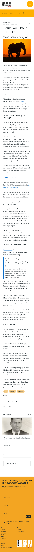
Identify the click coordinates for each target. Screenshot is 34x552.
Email (6, 513)
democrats (12, 391)
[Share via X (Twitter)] (8, 401)
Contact (3, 531)
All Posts (4, 13)
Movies (3, 543)
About (3, 529)
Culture (5, 395)
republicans (21, 391)
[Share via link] (17, 401)
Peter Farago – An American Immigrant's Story (17, 439)
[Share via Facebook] (4, 401)
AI (19, 13)
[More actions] (30, 23)
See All (29, 414)
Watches (12, 13)
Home (3, 528)
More (24, 13)
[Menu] (30, 4)
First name (7, 497)
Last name (7, 505)
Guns (2, 536)
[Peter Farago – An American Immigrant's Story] (17, 426)
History (3, 545)
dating (5, 391)
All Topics (3, 533)
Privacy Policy (20, 531)
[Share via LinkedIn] (13, 401)
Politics (3, 535)
